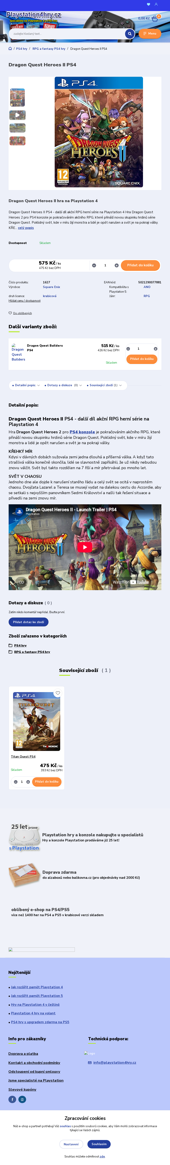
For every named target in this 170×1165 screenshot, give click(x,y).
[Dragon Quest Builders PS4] (18, 353)
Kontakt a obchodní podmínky (34, 1062)
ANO (147, 287)
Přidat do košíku (140, 265)
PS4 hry (21, 49)
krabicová (49, 296)
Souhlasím (99, 1144)
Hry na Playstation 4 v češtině (35, 1004)
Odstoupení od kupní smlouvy (34, 1071)
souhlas (65, 1126)
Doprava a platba (23, 1053)
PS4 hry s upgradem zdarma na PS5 (40, 1022)
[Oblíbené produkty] (148, 4)
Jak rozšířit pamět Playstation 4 (37, 987)
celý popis (26, 228)
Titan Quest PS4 (23, 757)
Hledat (130, 34)
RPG (147, 296)
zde (102, 1157)
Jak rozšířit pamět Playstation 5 (37, 996)
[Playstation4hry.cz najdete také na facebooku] (12, 1099)
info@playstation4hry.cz (114, 1062)
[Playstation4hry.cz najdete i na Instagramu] (22, 1099)
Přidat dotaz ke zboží (28, 622)
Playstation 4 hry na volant (33, 1013)
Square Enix (51, 287)
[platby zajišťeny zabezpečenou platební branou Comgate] (41, 950)
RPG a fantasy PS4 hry (48, 49)
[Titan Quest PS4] (36, 722)
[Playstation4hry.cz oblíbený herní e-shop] (29, 18)
